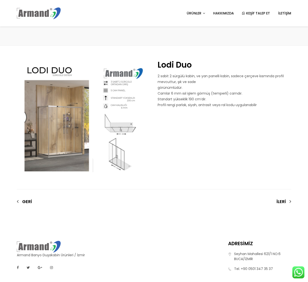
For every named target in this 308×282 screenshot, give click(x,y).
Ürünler (194, 13)
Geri (27, 202)
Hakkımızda (223, 13)
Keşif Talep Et (258, 13)
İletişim (284, 13)
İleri (281, 202)
